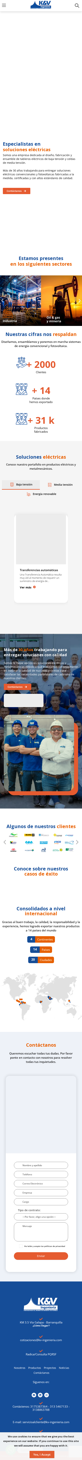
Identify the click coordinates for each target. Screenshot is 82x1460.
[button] (2, 300)
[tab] (21, 485)
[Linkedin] (40, 1395)
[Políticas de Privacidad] (41, 1431)
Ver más (25, 587)
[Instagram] (46, 1395)
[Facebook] (34, 1395)
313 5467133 (59, 1406)
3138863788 (41, 1410)
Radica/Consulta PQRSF (41, 1354)
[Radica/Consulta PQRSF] (41, 1351)
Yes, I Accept (42, 1454)
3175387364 (38, 1406)
